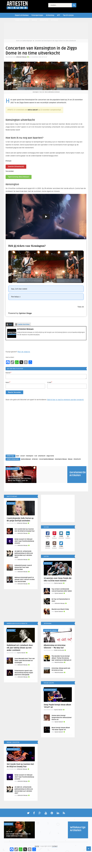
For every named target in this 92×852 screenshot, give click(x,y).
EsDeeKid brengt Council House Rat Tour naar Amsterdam (23, 567)
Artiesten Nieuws (21, 57)
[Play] (46, 216)
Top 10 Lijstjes (68, 15)
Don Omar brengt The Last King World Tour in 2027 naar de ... (19, 480)
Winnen (34, 20)
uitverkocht (41, 456)
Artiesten (54, 20)
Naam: (8, 382)
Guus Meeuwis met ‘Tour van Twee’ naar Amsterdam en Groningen (25, 661)
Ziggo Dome (50, 456)
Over (10, 324)
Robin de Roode (59, 650)
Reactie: (8, 373)
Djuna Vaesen (58, 583)
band (17, 456)
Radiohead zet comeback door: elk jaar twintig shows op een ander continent (20, 647)
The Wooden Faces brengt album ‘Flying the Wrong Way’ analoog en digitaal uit (61, 658)
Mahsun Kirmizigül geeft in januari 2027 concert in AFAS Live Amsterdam (25, 579)
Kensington (29, 456)
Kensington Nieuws (61, 459)
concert (22, 456)
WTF (58, 15)
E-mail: (49, 382)
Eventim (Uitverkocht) (16, 167)
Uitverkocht (77, 459)
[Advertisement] (46, 430)
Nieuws (70, 459)
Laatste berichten (24, 324)
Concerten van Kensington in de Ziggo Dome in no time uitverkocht (55, 41)
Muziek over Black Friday (60, 609)
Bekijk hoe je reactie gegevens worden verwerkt (65, 400)
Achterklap (50, 15)
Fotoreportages (37, 15)
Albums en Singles (50, 630)
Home (18, 41)
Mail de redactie (24, 352)
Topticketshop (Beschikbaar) (18, 177)
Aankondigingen (27, 41)
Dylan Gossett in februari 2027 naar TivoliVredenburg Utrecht (24, 541)
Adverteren (44, 20)
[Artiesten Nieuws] (11, 337)
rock (35, 456)
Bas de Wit (9, 831)
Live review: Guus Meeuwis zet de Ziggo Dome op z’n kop (18, 835)
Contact (54, 846)
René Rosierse (59, 662)
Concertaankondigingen (46, 459)
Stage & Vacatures (22, 20)
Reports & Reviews (22, 15)
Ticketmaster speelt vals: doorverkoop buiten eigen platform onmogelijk (24, 673)
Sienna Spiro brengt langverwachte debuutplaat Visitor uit (62, 717)
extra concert (33, 110)
